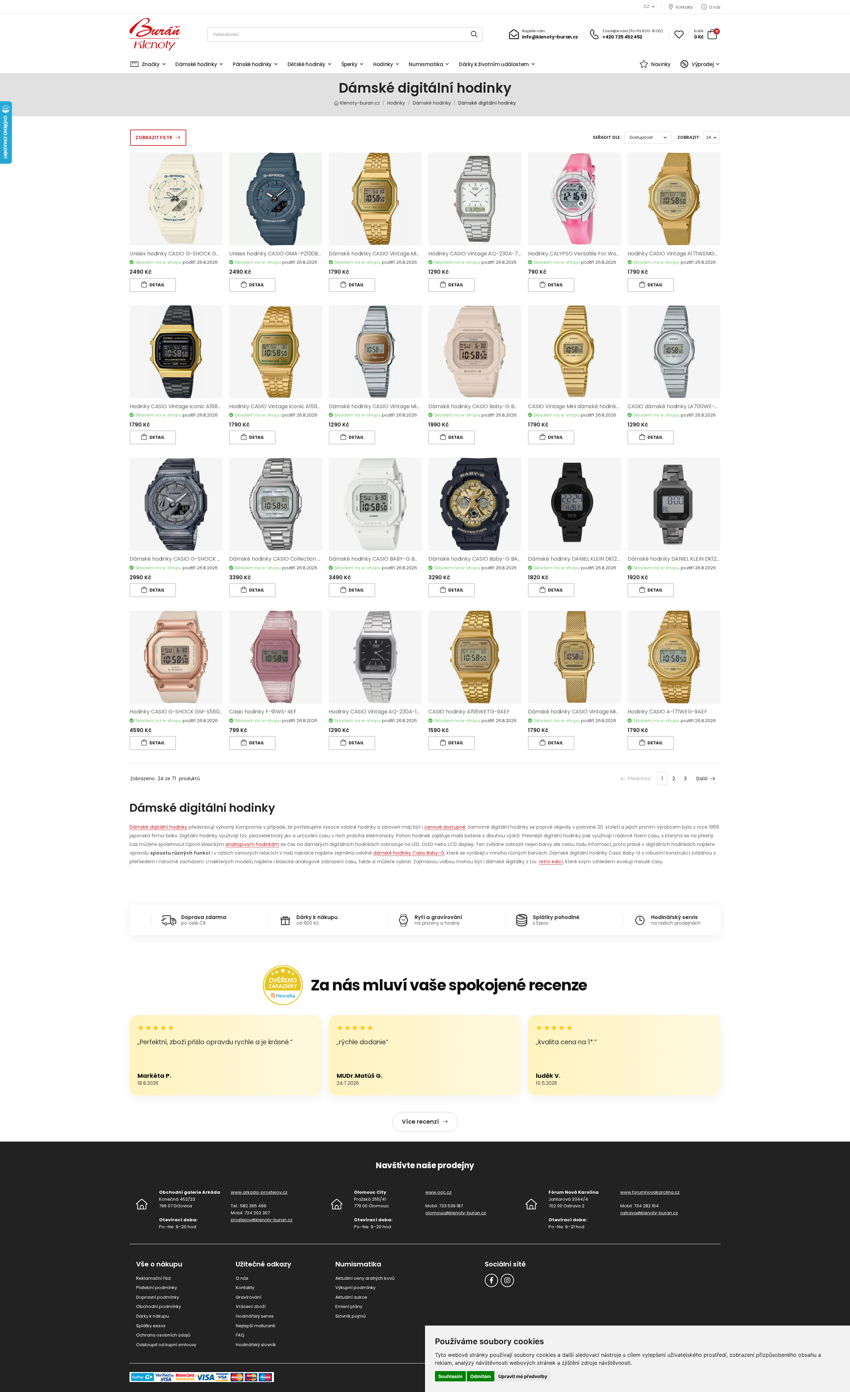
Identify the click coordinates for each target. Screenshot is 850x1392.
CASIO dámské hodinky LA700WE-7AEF (677, 406)
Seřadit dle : (607, 137)
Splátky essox (150, 1326)
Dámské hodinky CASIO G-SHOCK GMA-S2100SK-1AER (198, 559)
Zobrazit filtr (153, 137)
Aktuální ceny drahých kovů (364, 1278)
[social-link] (491, 1280)
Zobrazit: (688, 137)
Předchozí (639, 778)
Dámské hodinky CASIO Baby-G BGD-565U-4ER (490, 406)
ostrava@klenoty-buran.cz (649, 1213)
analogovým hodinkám (252, 844)
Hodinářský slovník (256, 1345)
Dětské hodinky (306, 64)
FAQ (240, 1335)
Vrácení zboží (251, 1306)
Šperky (349, 64)
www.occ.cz (438, 1192)
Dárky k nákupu (152, 1316)
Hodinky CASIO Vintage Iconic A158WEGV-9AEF (289, 406)
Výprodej (703, 64)
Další (702, 778)
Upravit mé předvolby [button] (522, 1376)
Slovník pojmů (350, 1316)
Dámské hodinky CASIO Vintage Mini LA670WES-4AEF (397, 406)
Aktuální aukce (351, 1297)
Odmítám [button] (480, 1376)
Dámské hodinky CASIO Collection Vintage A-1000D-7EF (301, 559)
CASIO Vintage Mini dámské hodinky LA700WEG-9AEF (596, 406)
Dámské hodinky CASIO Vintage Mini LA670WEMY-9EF (596, 711)
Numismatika (426, 64)
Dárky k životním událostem (494, 64)
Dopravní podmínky (157, 1297)
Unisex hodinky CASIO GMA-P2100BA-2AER (283, 253)
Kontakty (684, 7)
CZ (646, 6)
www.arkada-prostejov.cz (259, 1192)
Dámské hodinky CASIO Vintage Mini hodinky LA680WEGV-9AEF (409, 253)
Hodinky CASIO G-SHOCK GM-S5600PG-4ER (186, 711)
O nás (715, 7)
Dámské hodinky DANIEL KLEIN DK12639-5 (580, 559)
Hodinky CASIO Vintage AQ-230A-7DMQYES (484, 253)
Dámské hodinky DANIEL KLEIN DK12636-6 (680, 559)
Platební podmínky (156, 1287)
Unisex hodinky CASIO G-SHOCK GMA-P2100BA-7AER (197, 253)
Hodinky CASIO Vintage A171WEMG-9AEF (679, 253)
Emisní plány (348, 1306)
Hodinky (383, 64)
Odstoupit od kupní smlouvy (166, 1345)
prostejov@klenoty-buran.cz (262, 1220)
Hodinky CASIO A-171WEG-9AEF (667, 711)
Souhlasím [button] (450, 1376)
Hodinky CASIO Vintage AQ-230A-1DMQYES (383, 711)
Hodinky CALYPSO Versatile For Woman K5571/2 (588, 253)
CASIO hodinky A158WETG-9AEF (469, 711)
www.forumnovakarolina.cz (650, 1192)
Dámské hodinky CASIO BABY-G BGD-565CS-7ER (392, 559)
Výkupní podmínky (355, 1287)
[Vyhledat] (474, 34)
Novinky (660, 64)
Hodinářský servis (255, 1316)
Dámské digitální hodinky (158, 827)
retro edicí (551, 861)
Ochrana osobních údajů (163, 1335)
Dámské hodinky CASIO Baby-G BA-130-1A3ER (487, 559)
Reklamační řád (153, 1278)
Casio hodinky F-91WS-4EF (263, 711)
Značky (151, 64)
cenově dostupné (445, 827)
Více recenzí (420, 1121)
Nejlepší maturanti (255, 1326)
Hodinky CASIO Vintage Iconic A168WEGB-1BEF (188, 406)
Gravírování (248, 1297)
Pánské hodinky (252, 64)
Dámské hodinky (196, 64)
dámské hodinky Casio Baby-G (408, 853)
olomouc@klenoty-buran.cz (455, 1213)
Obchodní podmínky (158, 1306)
